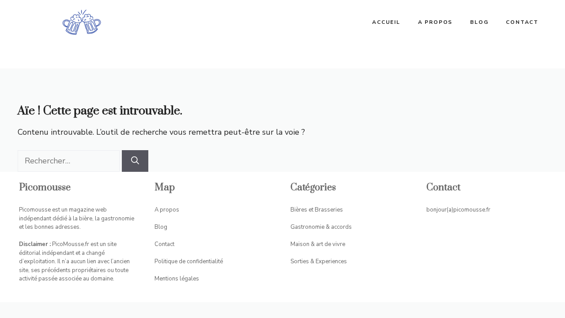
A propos (435, 22)
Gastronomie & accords (321, 227)
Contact (522, 22)
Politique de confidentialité (188, 261)
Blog (479, 22)
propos (169, 210)
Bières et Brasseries (316, 210)
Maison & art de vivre (317, 244)
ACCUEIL (386, 22)
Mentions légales (176, 279)
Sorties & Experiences (318, 261)
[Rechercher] (135, 161)
